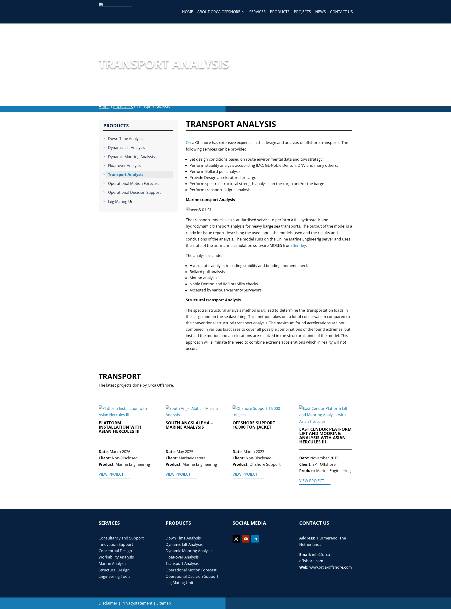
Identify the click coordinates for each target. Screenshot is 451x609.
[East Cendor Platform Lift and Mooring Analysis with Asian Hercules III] (325, 415)
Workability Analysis (116, 557)
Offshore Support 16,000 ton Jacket (254, 425)
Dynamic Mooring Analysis (131, 156)
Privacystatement (136, 603)
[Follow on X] (236, 539)
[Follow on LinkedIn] (255, 539)
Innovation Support (116, 544)
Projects (302, 11)
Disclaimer (108, 603)
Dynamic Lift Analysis (126, 147)
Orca (190, 142)
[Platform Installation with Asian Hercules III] (125, 411)
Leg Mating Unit (122, 201)
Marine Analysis (112, 563)
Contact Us (341, 11)
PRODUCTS (123, 106)
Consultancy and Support (121, 538)
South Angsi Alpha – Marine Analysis (189, 425)
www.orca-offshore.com (330, 567)
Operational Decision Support (134, 192)
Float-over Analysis (124, 165)
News (320, 11)
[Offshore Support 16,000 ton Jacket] (259, 411)
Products (280, 11)
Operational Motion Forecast (133, 183)
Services (257, 11)
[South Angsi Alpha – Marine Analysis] (192, 411)
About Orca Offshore (218, 11)
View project (111, 474)
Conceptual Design (115, 550)
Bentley (299, 245)
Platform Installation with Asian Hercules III (120, 427)
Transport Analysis (125, 174)
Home (187, 11)
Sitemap (163, 603)
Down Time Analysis (125, 138)
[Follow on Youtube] (245, 539)
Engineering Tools (114, 576)
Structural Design (114, 570)
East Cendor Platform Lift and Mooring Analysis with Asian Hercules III (325, 436)
